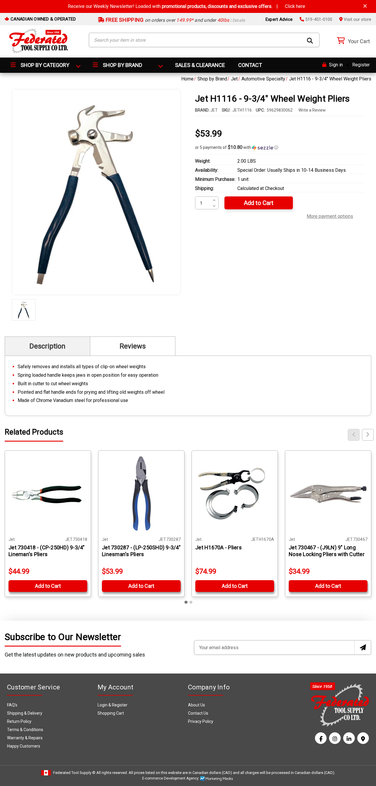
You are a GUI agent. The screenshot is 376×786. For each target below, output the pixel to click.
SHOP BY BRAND (122, 65)
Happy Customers (23, 746)
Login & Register (112, 705)
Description (47, 346)
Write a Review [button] (312, 110)
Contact (250, 65)
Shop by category (44, 65)
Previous (354, 435)
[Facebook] (321, 738)
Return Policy (19, 721)
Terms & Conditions (25, 729)
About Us (196, 705)
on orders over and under (175, 20)
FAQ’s (12, 705)
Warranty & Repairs (25, 737)
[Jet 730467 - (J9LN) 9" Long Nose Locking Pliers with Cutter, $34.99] (328, 494)
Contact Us (198, 713)
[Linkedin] (349, 738)
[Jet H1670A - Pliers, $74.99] (235, 494)
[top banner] (365, 6)
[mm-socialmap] (363, 738)
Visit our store (357, 19)
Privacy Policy (200, 721)
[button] (279, 147)
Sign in (335, 65)
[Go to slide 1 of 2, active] (186, 602)
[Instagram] (335, 738)
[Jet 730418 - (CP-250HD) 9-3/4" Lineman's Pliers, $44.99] (48, 494)
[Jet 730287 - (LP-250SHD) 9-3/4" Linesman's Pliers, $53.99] (141, 494)
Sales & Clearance (200, 65)
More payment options (330, 215)
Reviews (133, 346)
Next (368, 435)
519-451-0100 (318, 19)
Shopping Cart (111, 713)
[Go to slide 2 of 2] (190, 602)
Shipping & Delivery (24, 713)
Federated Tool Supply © (74, 772)
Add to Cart (48, 586)
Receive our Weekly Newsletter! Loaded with (186, 6)
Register (361, 65)
